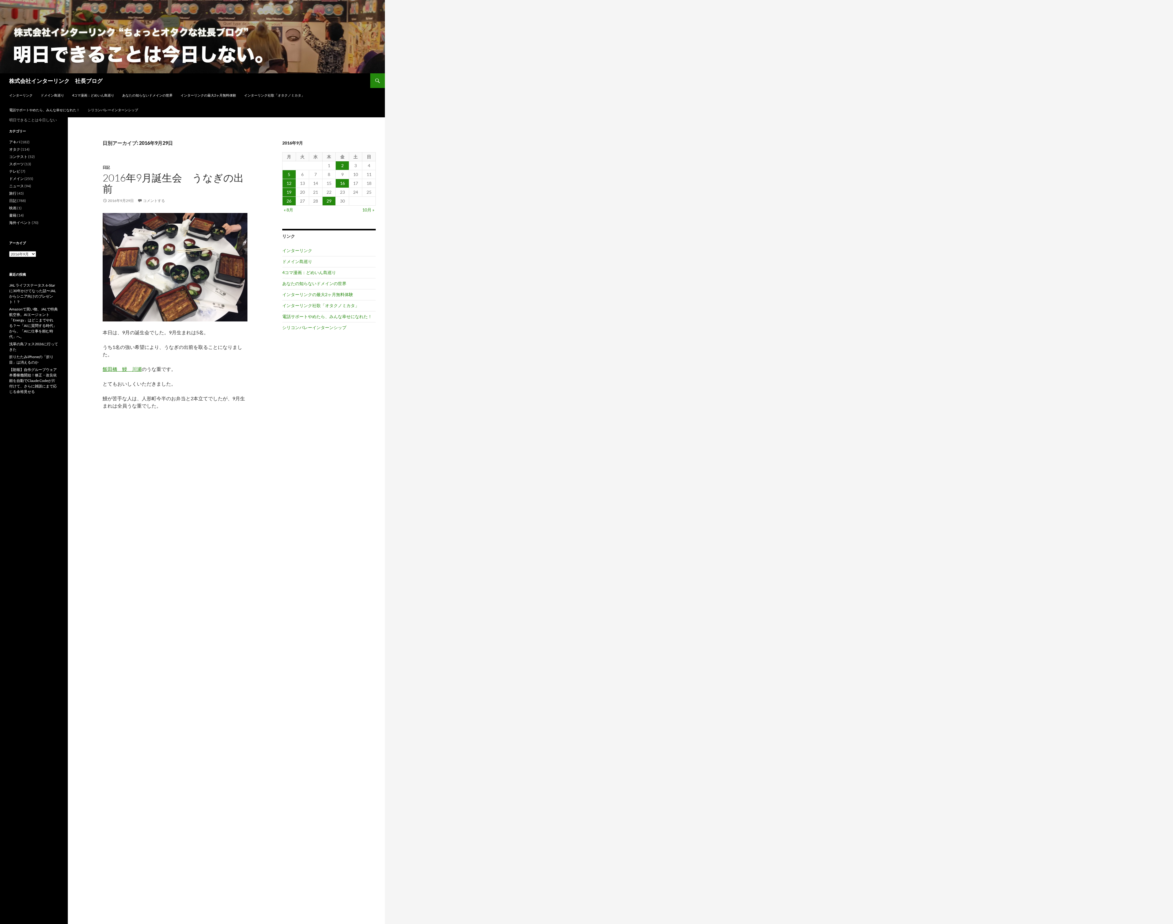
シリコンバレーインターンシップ (113, 110)
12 (289, 183)
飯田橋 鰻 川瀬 (122, 369)
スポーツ (16, 164)
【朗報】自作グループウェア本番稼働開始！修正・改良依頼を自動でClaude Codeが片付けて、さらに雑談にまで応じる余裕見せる (33, 380)
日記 (106, 167)
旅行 (12, 193)
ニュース (16, 186)
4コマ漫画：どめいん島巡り (93, 95)
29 (329, 201)
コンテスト (18, 156)
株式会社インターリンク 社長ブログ (56, 80)
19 (289, 192)
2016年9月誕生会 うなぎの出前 (173, 183)
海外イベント (20, 222)
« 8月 (288, 209)
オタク (14, 149)
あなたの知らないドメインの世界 (147, 95)
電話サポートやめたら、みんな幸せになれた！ (44, 110)
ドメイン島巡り (52, 95)
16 (342, 183)
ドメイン (16, 178)
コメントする (154, 200)
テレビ (14, 171)
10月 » (368, 209)
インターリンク (21, 95)
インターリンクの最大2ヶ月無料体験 (208, 95)
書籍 (12, 215)
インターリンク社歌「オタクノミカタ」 (274, 95)
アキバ (14, 142)
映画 (12, 208)
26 (289, 201)
